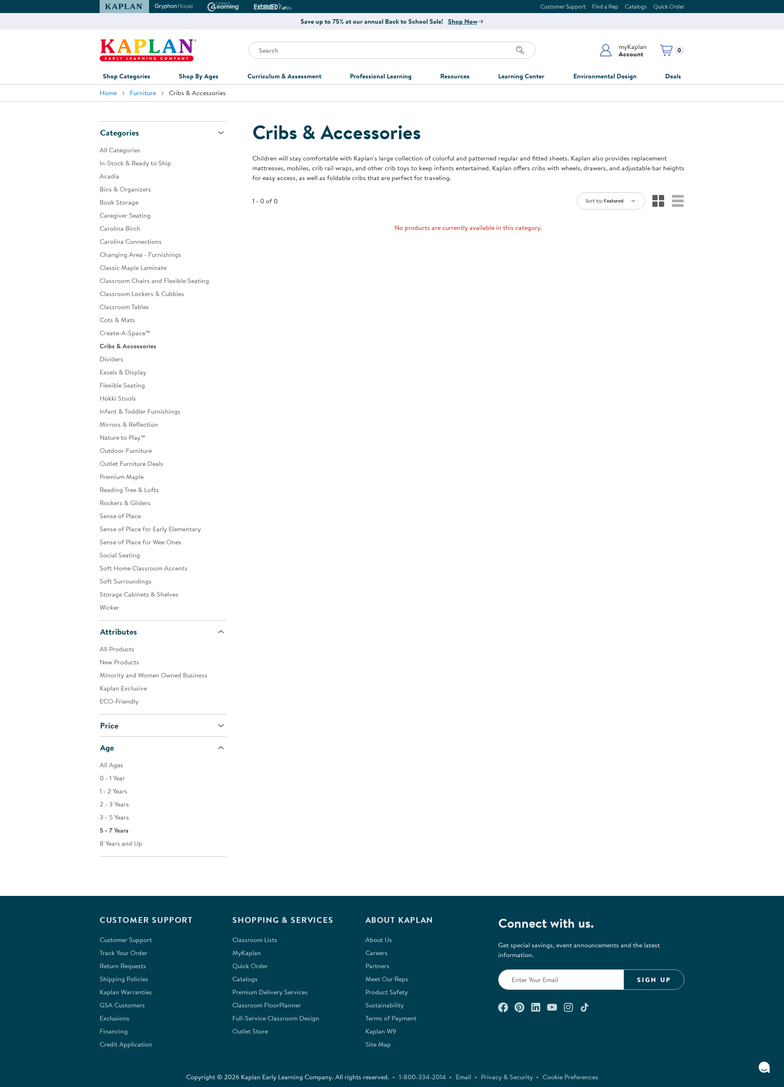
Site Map (378, 1044)
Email (463, 1076)
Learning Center (521, 75)
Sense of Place (120, 515)
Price (109, 725)
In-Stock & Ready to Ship (135, 162)
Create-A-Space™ (125, 332)
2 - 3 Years (114, 804)
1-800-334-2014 (422, 1076)
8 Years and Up (121, 843)
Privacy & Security (507, 1076)
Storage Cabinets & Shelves (139, 594)
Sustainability (384, 1004)
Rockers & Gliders (125, 502)
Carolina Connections (131, 241)
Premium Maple (122, 476)
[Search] (520, 50)
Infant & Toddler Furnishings (140, 411)
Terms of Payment (390, 1017)
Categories (119, 132)
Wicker (109, 607)
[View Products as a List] (677, 200)
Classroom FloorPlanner (266, 1004)
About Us (378, 939)
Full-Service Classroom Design (275, 1017)
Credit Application (126, 1044)
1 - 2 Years (113, 790)
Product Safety (386, 991)
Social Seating (120, 554)
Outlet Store (250, 1031)
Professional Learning (381, 75)
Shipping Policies (124, 978)
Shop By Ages (198, 75)
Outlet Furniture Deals (131, 463)
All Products (117, 648)
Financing (114, 1031)
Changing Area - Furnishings (140, 254)
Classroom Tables (124, 306)
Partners (377, 965)
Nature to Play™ (122, 437)
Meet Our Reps (386, 978)
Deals (673, 75)
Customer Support (563, 6)
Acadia (109, 176)
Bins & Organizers (125, 189)
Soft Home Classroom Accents (143, 568)
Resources (455, 75)
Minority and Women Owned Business (153, 674)
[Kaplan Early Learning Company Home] (148, 50)
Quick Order (668, 6)
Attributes (118, 631)
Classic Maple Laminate (133, 267)
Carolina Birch (120, 228)
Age (107, 747)
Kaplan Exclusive (123, 688)
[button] (623, 50)
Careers (376, 952)
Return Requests (123, 965)
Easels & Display (123, 372)
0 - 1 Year (112, 777)
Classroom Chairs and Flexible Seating (154, 280)
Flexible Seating (122, 385)
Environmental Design (605, 75)
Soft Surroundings (125, 581)
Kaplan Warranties (126, 991)
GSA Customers (122, 1004)
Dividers (111, 358)
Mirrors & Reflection (129, 424)
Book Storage (119, 202)
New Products (119, 661)
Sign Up (654, 979)
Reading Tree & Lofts (129, 489)
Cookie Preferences (570, 1076)
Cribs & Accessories (128, 345)
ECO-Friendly (119, 701)
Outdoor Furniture (126, 450)
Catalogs (636, 6)
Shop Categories (126, 75)
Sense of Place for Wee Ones (140, 541)
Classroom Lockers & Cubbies (142, 293)
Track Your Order (123, 952)
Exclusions (114, 1017)
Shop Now (462, 21)
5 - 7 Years (114, 830)
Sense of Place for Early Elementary (150, 528)
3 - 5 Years (114, 817)
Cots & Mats (117, 319)
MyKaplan (246, 952)
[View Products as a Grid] (658, 200)
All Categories (120, 149)
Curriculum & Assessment (284, 75)
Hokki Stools (118, 398)
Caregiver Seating (125, 215)
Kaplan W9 (380, 1031)
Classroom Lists (254, 939)
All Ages (111, 764)
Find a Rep (605, 6)
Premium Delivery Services (270, 991)
